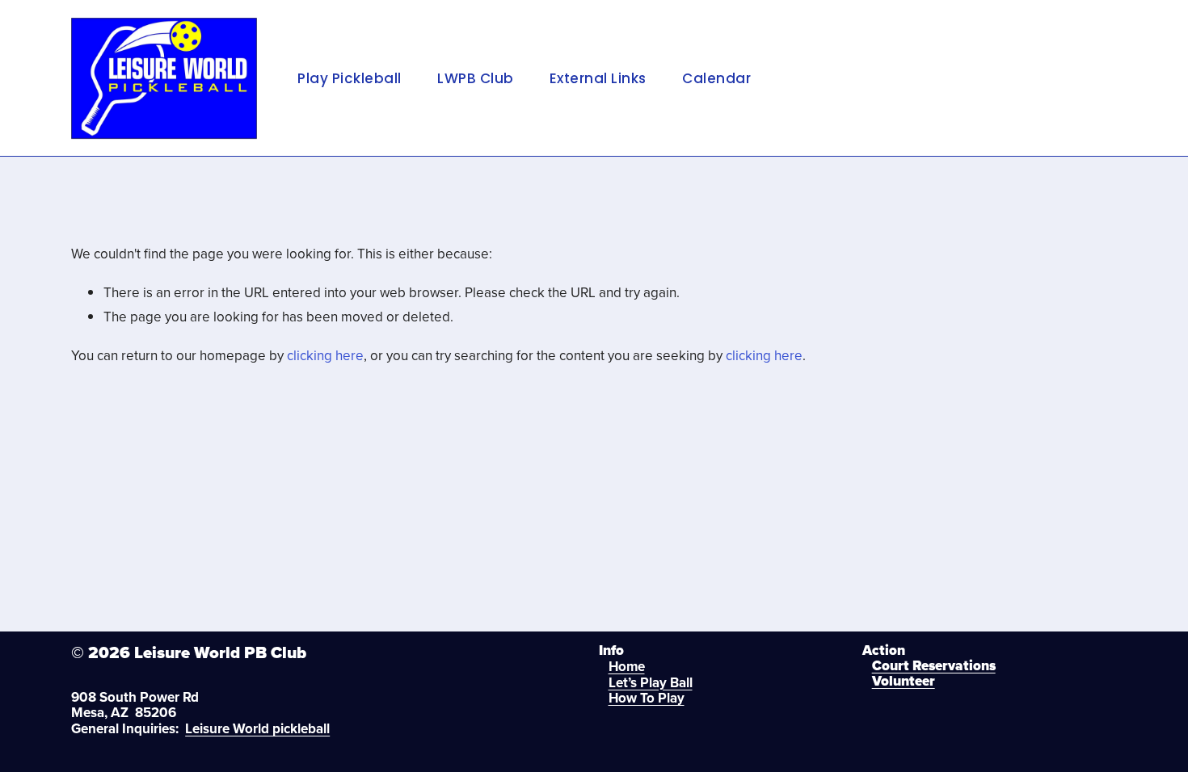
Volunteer (903, 682)
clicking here (325, 355)
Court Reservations (934, 666)
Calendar (716, 78)
